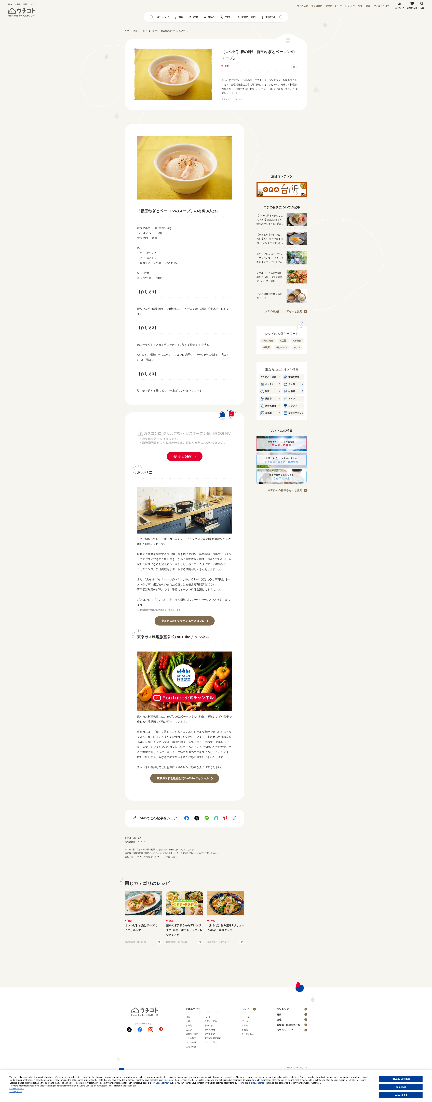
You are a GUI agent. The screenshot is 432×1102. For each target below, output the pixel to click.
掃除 (181, 16)
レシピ (348, 6)
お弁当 (245, 1025)
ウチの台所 (191, 1042)
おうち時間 (210, 1029)
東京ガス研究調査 (213, 1038)
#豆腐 (266, 347)
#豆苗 (283, 340)
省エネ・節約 (248, 16)
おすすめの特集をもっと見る (284, 490)
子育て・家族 (211, 1021)
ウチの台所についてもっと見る (283, 311)
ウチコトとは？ (381, 6)
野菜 (227, 65)
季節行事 (209, 1025)
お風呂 (211, 16)
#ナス (297, 347)
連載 (368, 6)
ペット (208, 1017)
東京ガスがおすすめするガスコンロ (183, 621)
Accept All (401, 1095)
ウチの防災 (191, 1038)
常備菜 (245, 1029)
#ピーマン (281, 347)
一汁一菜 (246, 1017)
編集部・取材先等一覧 (288, 1024)
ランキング (283, 1009)
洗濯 (195, 16)
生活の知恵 (271, 16)
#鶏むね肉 (267, 340)
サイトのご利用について (148, 857)
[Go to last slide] (150, 17)
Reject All (401, 1086)
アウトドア (210, 1033)
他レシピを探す (182, 456)
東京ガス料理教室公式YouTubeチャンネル (183, 778)
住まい (228, 16)
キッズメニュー (249, 1033)
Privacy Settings (401, 1078)
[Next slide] (281, 17)
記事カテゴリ (332, 6)
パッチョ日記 (211, 1042)
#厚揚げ (297, 340)
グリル (245, 1021)
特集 (360, 6)
